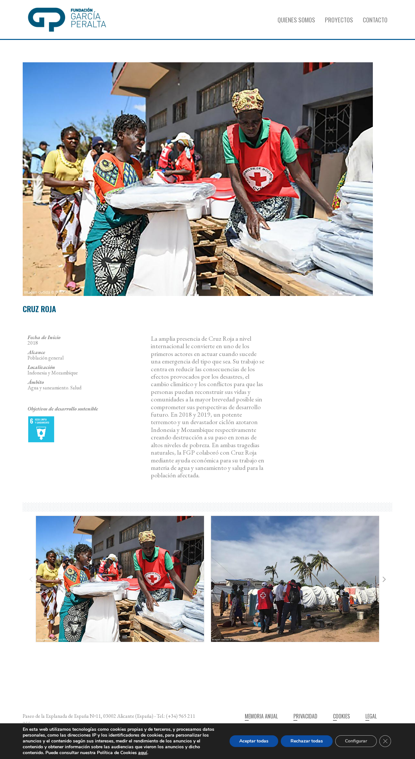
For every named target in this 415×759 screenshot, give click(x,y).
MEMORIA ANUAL (261, 716)
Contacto (375, 19)
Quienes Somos (296, 19)
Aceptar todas (253, 741)
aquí (142, 753)
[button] (384, 579)
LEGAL (371, 716)
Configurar (356, 741)
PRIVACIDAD (305, 716)
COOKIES (341, 716)
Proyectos (339, 19)
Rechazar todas (306, 741)
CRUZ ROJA (39, 308)
